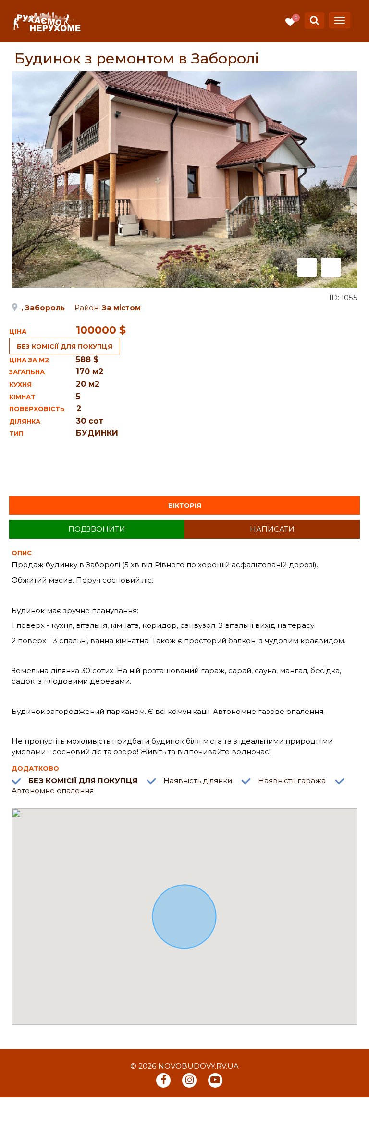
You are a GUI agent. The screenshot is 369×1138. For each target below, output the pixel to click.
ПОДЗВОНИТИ (96, 529)
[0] (290, 22)
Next (331, 267)
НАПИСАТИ (272, 529)
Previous (307, 267)
